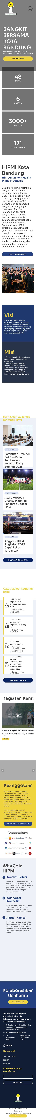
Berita (6, 1060)
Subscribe (18, 1083)
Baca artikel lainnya (18, 560)
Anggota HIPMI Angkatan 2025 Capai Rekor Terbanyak (14, 546)
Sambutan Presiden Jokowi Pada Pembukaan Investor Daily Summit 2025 (17, 460)
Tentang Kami (18, 59)
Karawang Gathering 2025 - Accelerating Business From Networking (17, 664)
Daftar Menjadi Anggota (18, 824)
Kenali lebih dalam (17, 254)
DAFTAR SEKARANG (18, 1002)
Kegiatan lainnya (18, 680)
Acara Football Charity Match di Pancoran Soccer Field (15, 502)
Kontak (6, 1064)
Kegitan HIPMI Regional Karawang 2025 (18, 604)
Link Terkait (18, 1116)
